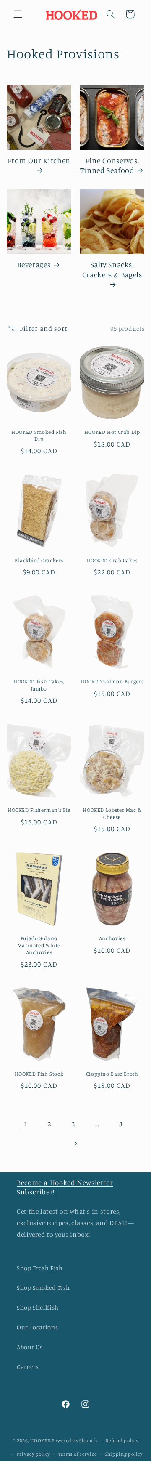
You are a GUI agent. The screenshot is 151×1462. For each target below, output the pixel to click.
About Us (30, 1346)
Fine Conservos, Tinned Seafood (109, 165)
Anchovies (112, 938)
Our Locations (37, 1327)
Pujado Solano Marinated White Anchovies (39, 945)
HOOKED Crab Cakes (112, 560)
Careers (28, 1366)
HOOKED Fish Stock (39, 1074)
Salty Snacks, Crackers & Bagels (112, 269)
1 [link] (26, 1124)
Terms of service (77, 1454)
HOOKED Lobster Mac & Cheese (112, 813)
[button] (17, 14)
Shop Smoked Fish (43, 1287)
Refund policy (122, 1440)
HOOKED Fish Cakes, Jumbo (38, 684)
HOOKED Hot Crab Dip (112, 432)
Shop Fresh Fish (39, 1267)
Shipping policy (124, 1454)
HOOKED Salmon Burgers (112, 681)
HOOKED (40, 1440)
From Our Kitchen (39, 160)
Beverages (33, 264)
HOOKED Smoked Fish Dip (38, 435)
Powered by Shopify (74, 1440)
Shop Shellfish (38, 1307)
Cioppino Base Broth (112, 1074)
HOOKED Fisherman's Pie (39, 810)
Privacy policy (33, 1454)
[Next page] (75, 1143)
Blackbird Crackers (39, 560)
